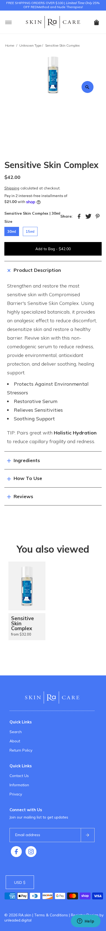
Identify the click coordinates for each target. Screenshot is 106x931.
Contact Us (19, 775)
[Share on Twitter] (88, 216)
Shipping (11, 188)
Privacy (16, 794)
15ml (30, 231)
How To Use (28, 478)
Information (19, 784)
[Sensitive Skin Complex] (27, 586)
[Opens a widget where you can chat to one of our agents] (86, 921)
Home (9, 45)
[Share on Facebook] (79, 216)
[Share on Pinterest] (97, 216)
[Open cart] (96, 22)
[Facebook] (16, 851)
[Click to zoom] (87, 87)
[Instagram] (31, 851)
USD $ (20, 882)
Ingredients (27, 460)
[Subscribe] (87, 835)
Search (16, 731)
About (15, 741)
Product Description (37, 270)
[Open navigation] (8, 22)
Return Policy (21, 750)
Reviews (23, 496)
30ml (11, 231)
